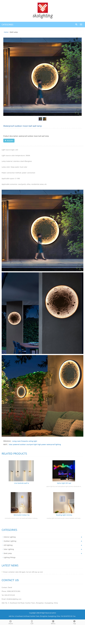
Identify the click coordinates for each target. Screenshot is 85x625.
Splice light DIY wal (64, 483)
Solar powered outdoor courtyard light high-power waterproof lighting (35, 444)
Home (6, 32)
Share (11, 623)
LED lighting (8, 545)
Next (79, 76)
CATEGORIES (7, 24)
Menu (53, 623)
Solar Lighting (9, 549)
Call (32, 623)
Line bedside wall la (21, 483)
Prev (6, 76)
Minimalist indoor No (21, 515)
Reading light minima (64, 515)
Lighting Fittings (9, 557)
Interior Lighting (10, 537)
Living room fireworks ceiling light (24, 441)
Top (74, 623)
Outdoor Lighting (10, 541)
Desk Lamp (8, 553)
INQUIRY (9, 141)
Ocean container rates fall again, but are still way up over (23, 572)
